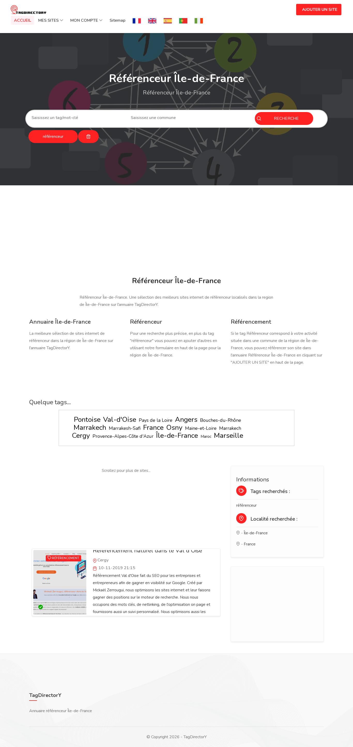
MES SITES (48, 20)
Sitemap (117, 20)
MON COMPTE (84, 20)
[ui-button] (88, 136)
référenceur (246, 505)
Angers (186, 419)
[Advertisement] (176, 232)
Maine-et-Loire (201, 428)
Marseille (228, 435)
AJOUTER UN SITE (319, 9)
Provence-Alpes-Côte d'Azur (123, 436)
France (153, 427)
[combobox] (77, 117)
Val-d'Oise (119, 419)
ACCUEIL (22, 20)
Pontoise (87, 419)
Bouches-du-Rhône (220, 420)
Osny (174, 427)
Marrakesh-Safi (125, 428)
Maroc (206, 436)
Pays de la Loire (155, 420)
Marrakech (90, 427)
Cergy (81, 435)
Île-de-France (177, 435)
